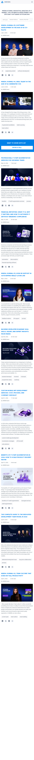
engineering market (10, 71)
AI (2, 71)
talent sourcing (21, 125)
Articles (5, 19)
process (29, 201)
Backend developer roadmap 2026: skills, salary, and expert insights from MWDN (15, 332)
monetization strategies (8, 441)
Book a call (17, 147)
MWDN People (14, 19)
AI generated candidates (8, 125)
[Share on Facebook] (9, 75)
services (4, 562)
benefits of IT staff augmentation (10, 500)
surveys (24, 318)
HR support (16, 318)
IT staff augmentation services (16, 201)
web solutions (5, 444)
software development (23, 71)
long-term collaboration (25, 559)
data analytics (14, 259)
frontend (16, 376)
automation (5, 259)
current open (5, 617)
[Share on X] (5, 75)
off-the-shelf (20, 441)
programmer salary (7, 379)
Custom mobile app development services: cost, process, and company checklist (14, 393)
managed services (26, 500)
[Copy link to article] (12, 75)
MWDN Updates (24, 19)
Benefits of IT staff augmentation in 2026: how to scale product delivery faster (16, 457)
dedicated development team (9, 559)
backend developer (7, 376)
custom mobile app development (10, 438)
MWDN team (6, 35)
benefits (4, 201)
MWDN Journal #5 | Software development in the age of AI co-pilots (14, 28)
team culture (5, 128)
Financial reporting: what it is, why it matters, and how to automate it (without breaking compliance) (15, 214)
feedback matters (6, 318)
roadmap (16, 379)
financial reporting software (9, 262)
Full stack (23, 376)
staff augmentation (7, 503)
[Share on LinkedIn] (2, 75)
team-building (23, 617)
